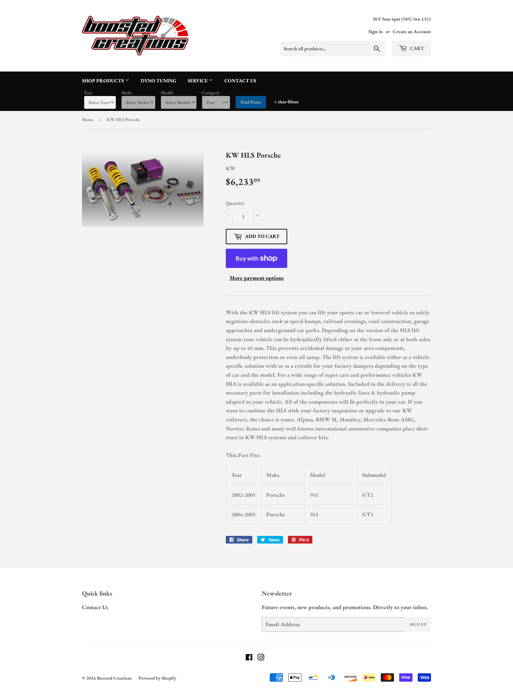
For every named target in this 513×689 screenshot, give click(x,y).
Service (198, 80)
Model (167, 93)
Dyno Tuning (158, 80)
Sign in (376, 31)
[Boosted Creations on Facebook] (249, 658)
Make (126, 93)
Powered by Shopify (157, 678)
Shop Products (103, 80)
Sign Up (418, 624)
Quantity (235, 203)
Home (87, 119)
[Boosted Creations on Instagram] (261, 658)
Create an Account (412, 31)
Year (88, 93)
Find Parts (251, 102)
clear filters (286, 102)
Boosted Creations (114, 678)
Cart (416, 48)
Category (211, 93)
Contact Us (240, 80)
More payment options (257, 278)
